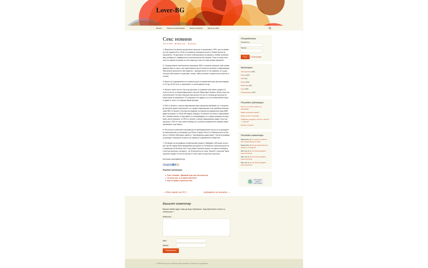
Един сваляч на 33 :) (175, 192)
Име (165, 241)
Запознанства (246, 72)
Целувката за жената (217, 192)
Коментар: (167, 217)
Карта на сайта (213, 28)
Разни (243, 82)
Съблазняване (246, 92)
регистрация (256, 57)
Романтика (245, 85)
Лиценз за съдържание (199, 263)
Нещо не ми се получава (250, 116)
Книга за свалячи (196, 28)
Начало (159, 28)
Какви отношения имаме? (250, 112)
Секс (184, 44)
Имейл (166, 245)
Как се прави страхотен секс (179, 181)
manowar (193, 44)
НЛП (242, 78)
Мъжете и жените (247, 125)
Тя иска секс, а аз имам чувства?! (182, 178)
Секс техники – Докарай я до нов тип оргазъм (187, 175)
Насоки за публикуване (176, 28)
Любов (178, 44)
